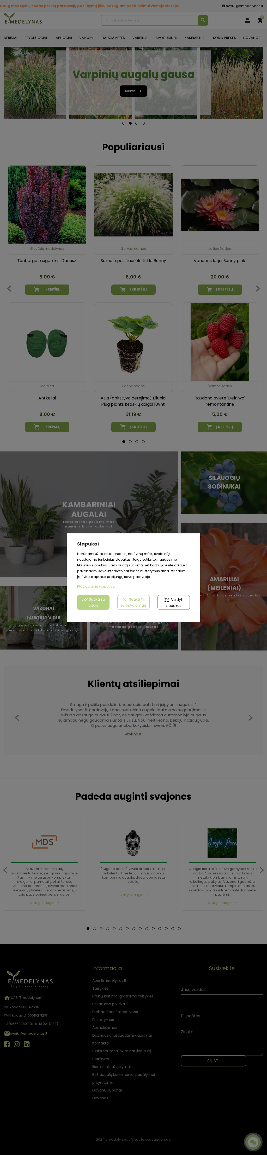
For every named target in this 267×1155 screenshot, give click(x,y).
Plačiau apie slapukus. (96, 586)
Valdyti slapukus (173, 602)
